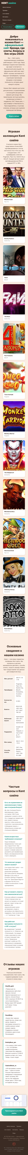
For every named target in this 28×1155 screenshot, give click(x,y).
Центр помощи (7, 7)
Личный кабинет (8, 27)
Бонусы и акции (7, 20)
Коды (4, 23)
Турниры (5, 10)
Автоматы (5, 16)
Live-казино (6, 13)
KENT (8, 3)
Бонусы (22, 1129)
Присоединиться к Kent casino (14, 1112)
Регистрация (20, 26)
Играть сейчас (14, 116)
